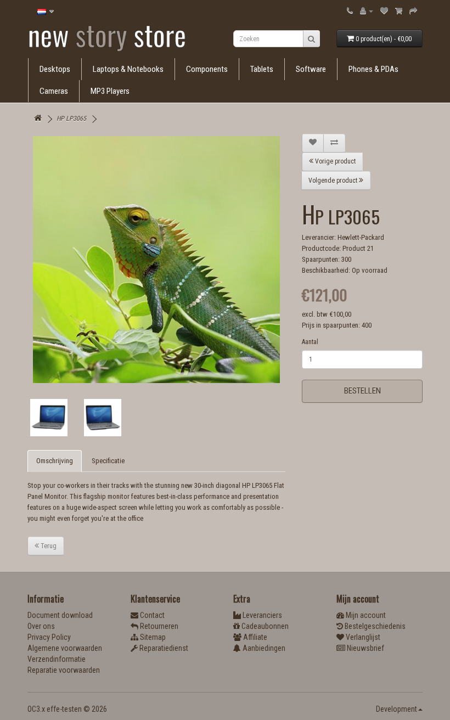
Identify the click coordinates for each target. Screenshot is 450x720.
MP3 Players (110, 91)
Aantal (310, 342)
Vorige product (334, 161)
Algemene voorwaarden (64, 648)
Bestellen (362, 391)
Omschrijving (54, 461)
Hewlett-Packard (361, 237)
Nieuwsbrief (364, 648)
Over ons (41, 626)
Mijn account (365, 615)
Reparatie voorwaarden (63, 670)
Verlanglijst (362, 637)
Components (207, 69)
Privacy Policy (49, 637)
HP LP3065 (71, 118)
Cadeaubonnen (264, 626)
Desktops (55, 69)
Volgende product (333, 180)
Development (396, 709)
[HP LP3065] (156, 259)
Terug (48, 546)
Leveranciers (261, 615)
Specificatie (108, 461)
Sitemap (152, 637)
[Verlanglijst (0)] (384, 11)
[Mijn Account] (366, 11)
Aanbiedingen (263, 648)
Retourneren (158, 626)
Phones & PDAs (373, 69)
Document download (60, 615)
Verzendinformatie (56, 659)
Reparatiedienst (163, 648)
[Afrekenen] (413, 11)
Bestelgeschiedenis (374, 626)
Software (311, 69)
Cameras (54, 91)
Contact (151, 615)
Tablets (261, 69)
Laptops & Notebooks (128, 69)
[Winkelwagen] (398, 11)
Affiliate (254, 637)
